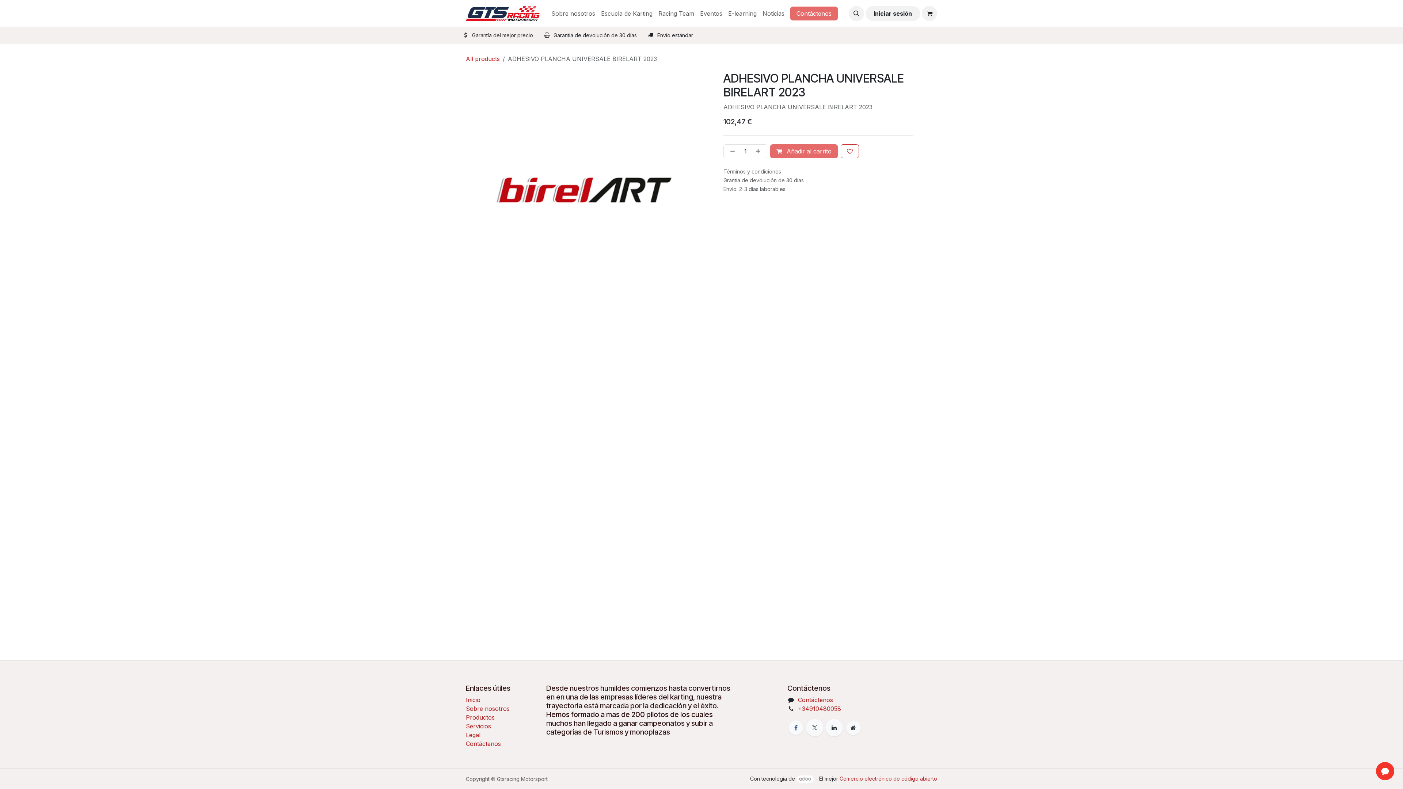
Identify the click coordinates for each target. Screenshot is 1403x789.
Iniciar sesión (893, 13)
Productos (480, 717)
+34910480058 (819, 708)
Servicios (478, 726)
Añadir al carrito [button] (808, 151)
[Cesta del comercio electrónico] (929, 13)
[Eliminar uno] (731, 151)
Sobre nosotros (488, 708)
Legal (473, 735)
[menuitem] (573, 13)
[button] (856, 13)
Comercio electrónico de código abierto (888, 778)
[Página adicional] (853, 727)
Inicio (473, 700)
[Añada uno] (759, 151)
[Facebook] (795, 727)
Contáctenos (814, 13)
